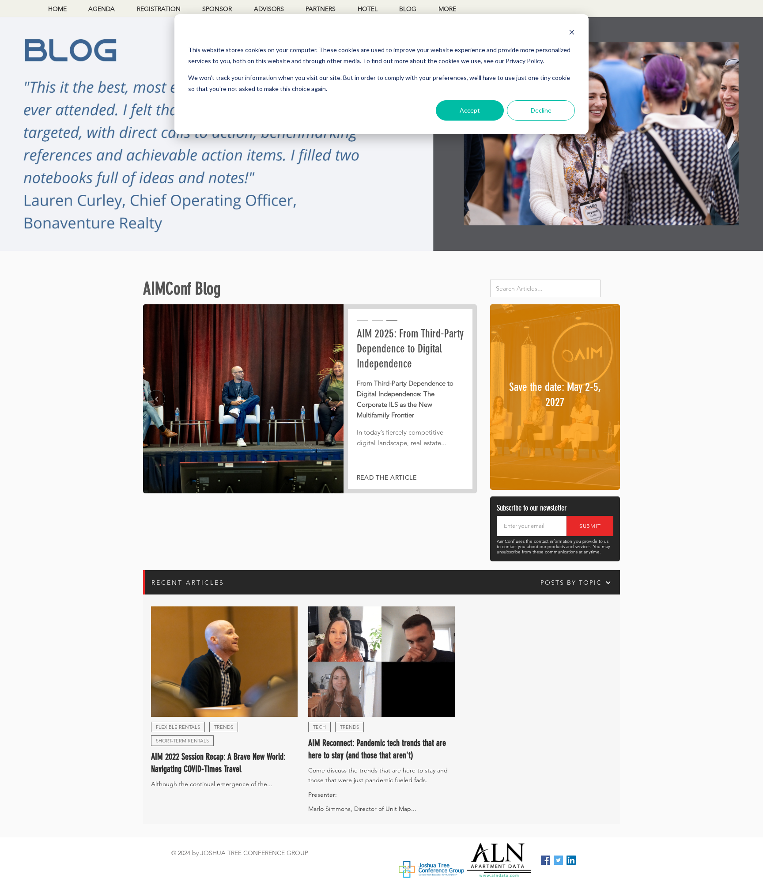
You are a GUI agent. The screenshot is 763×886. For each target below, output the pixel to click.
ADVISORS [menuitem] (269, 9)
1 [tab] (361, 324)
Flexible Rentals (178, 727)
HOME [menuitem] (57, 9)
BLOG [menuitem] (407, 9)
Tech (319, 727)
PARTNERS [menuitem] (321, 9)
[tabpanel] (310, 398)
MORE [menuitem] (447, 9)
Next (331, 399)
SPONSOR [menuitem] (217, 9)
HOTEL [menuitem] (368, 9)
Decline (541, 110)
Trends (223, 727)
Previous (156, 399)
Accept (470, 110)
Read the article (387, 477)
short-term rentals (182, 741)
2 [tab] (376, 324)
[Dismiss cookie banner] (572, 33)
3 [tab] (390, 324)
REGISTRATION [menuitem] (159, 9)
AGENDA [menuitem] (101, 9)
